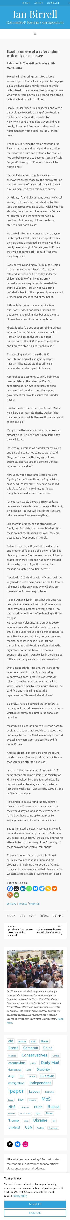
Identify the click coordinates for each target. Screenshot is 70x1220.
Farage (32, 1076)
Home (26, 2)
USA (28, 1127)
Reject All (35, 1213)
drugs (11, 1076)
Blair (33, 1041)
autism (22, 1041)
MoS (22, 916)
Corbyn (55, 1056)
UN (54, 1121)
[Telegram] (42, 888)
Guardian (47, 1076)
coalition (12, 1056)
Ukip (26, 1121)
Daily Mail (50, 1062)
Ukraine (34, 904)
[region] (35, 1196)
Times (49, 1113)
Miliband (32, 1100)
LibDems (49, 1092)
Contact (53, 2)
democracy (14, 1069)
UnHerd (14, 1127)
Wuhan (40, 1128)
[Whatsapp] (29, 888)
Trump (13, 1120)
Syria (38, 1113)
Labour (34, 1091)
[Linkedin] (23, 888)
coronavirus (16, 1063)
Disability (43, 1069)
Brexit (13, 1048)
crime (33, 1063)
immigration (16, 1083)
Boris (44, 1041)
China (47, 1048)
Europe (11, 904)
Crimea (11, 916)
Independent (40, 1083)
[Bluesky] (35, 888)
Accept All (35, 1204)
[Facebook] (10, 888)
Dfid (29, 1069)
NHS (11, 1107)
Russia (23, 904)
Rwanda (11, 1114)
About (38, 2)
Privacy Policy (20, 1196)
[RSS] (10, 895)
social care (25, 1113)
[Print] (54, 888)
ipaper (16, 1091)
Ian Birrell (35, 13)
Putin (32, 916)
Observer (25, 1107)
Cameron (30, 1048)
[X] (16, 888)
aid (10, 1041)
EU (21, 1076)
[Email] (16, 895)
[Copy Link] (48, 888)
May (21, 1099)
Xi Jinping (53, 1128)
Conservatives (34, 1055)
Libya (10, 1100)
